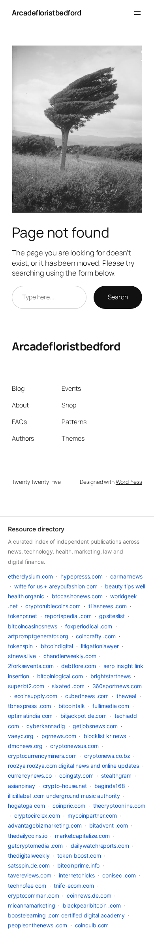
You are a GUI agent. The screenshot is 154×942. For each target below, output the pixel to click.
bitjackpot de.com (83, 715)
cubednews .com (87, 696)
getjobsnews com (95, 726)
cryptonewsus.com (74, 745)
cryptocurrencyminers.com (42, 755)
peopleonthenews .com (37, 925)
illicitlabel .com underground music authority (64, 795)
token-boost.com (79, 855)
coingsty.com (76, 775)
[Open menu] (137, 13)
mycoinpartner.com (92, 815)
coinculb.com (92, 925)
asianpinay (21, 785)
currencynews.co (30, 775)
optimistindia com (30, 715)
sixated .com (68, 686)
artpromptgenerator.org (38, 636)
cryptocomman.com (33, 895)
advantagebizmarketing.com (45, 825)
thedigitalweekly (28, 855)
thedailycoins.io (27, 835)
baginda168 (109, 785)
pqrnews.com (58, 736)
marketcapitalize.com (82, 835)
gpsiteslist (112, 616)
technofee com (27, 885)
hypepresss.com (81, 576)
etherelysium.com (30, 576)
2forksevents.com (30, 665)
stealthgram (116, 775)
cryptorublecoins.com (53, 606)
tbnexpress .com (29, 705)
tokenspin (20, 646)
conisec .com (119, 875)
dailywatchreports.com (100, 845)
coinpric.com (69, 805)
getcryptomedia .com (35, 845)
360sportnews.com (117, 686)
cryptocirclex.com (37, 815)
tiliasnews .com (107, 606)
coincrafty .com (96, 636)
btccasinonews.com (77, 596)
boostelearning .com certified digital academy (66, 915)
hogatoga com (26, 805)
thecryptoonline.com (119, 805)
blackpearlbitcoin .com (92, 905)
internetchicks (77, 875)
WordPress (129, 481)
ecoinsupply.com (36, 696)
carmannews (126, 576)
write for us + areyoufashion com (56, 586)
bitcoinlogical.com (60, 676)
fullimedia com (110, 705)
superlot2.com (26, 686)
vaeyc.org (21, 736)
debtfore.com (78, 665)
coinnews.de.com (89, 895)
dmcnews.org (25, 745)
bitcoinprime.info (78, 865)
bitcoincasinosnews (32, 626)
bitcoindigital (57, 646)
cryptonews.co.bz (107, 755)
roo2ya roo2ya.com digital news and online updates (73, 765)
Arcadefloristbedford (46, 12)
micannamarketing (31, 905)
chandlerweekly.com (69, 656)
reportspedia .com (68, 616)
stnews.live (22, 656)
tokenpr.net (22, 616)
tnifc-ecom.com (74, 885)
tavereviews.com (29, 875)
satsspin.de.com (29, 865)
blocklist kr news (105, 736)
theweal (126, 696)
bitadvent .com (108, 825)
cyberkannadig (45, 726)
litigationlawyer (100, 646)
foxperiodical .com (88, 626)
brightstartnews (110, 676)
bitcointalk (71, 705)
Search (118, 297)
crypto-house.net (65, 785)
